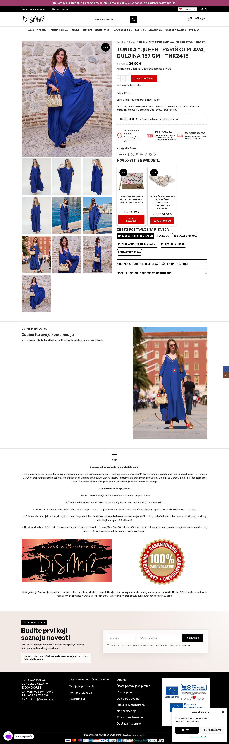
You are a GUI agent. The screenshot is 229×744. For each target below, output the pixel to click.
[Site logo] (33, 19)
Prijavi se (193, 638)
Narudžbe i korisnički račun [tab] (135, 236)
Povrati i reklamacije (130, 717)
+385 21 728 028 (61, 9)
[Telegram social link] (150, 154)
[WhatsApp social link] (146, 154)
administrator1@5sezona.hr (36, 9)
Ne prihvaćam (212, 730)
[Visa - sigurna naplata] (68, 740)
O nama (121, 679)
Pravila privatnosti (198, 737)
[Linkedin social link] (141, 154)
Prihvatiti (187, 730)
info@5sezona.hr (42, 699)
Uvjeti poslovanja (128, 698)
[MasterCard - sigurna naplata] (74, 740)
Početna (121, 42)
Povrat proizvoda (80, 692)
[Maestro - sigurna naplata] (80, 740)
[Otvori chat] (8, 736)
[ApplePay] (160, 740)
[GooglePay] (152, 740)
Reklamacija (77, 699)
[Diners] (111, 740)
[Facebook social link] (202, 9)
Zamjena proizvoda (81, 686)
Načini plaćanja (126, 711)
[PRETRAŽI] (133, 19)
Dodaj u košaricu (144, 78)
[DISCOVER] (130, 740)
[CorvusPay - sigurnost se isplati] (140, 740)
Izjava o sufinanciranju (131, 705)
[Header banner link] (114, 3)
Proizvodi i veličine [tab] (173, 244)
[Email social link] (137, 154)
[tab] (114, 459)
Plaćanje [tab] (163, 236)
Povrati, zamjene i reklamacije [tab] (137, 244)
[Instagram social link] (205, 9)
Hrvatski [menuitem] (186, 9)
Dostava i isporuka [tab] (185, 236)
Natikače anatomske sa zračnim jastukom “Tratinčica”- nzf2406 (162, 202)
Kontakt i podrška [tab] (129, 252)
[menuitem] (187, 9)
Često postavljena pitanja (133, 686)
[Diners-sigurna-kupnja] (122, 740)
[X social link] (132, 154)
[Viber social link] (155, 154)
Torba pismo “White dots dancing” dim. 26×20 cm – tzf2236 (131, 199)
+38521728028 (38, 695)
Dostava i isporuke (129, 723)
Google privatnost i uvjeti (134, 735)
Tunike (132, 42)
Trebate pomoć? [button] (24, 736)
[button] (222, 712)
